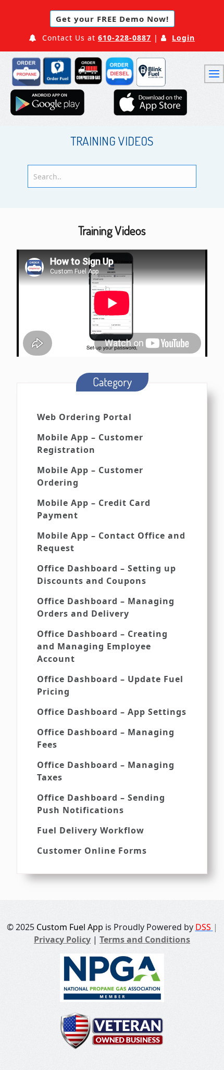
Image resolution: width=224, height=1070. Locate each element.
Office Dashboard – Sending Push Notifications (101, 804)
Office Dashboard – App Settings (111, 711)
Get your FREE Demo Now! (112, 19)
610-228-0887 (124, 38)
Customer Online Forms (92, 850)
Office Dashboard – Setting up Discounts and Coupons (106, 574)
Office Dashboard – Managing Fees (106, 738)
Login (183, 38)
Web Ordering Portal (84, 417)
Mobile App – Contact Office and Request (111, 542)
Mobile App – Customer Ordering (90, 476)
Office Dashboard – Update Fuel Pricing (110, 685)
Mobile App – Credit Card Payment (94, 509)
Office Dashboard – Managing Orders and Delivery (106, 607)
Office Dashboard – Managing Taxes (106, 771)
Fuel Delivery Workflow (90, 830)
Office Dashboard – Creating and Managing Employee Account (102, 646)
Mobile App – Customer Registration (90, 443)
